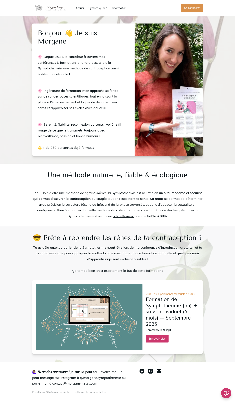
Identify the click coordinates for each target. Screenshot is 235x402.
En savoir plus (157, 338)
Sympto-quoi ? (97, 8)
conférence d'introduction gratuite (167, 247)
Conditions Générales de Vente (51, 392)
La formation (118, 8)
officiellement (123, 216)
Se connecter (192, 8)
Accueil (80, 8)
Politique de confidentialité (90, 392)
